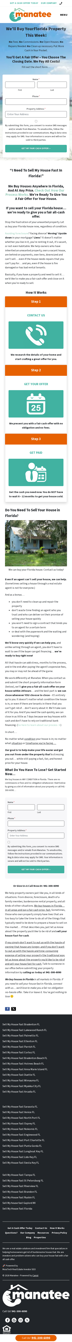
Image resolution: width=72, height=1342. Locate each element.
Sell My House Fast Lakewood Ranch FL (25, 1030)
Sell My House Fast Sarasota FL (20, 1107)
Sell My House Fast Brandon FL (20, 1192)
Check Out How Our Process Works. (34, 192)
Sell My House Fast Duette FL (19, 1075)
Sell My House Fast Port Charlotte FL (24, 1140)
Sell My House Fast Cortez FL (19, 1052)
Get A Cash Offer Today (24, 3)
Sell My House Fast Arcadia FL (19, 1092)
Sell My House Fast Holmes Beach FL (23, 1063)
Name (36, 79)
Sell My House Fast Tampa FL (19, 1175)
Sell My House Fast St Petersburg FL (23, 1180)
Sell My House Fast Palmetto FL (21, 1035)
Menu (63, 15)
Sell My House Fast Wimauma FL (21, 1080)
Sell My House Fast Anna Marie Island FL (25, 1069)
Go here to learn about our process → (39, 725)
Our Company (49, 3)
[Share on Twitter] (13, 1009)
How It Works (57, 1228)
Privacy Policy (59, 1232)
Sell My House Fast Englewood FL (21, 1135)
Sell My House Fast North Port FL (21, 1118)
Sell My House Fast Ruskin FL (19, 1197)
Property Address (36, 108)
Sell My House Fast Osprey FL (19, 1123)
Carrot (35, 1275)
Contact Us (41, 1228)
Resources (43, 1232)
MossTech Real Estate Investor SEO (19, 1269)
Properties (40, 1237)
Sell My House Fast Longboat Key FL (23, 1151)
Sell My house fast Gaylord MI (19, 1203)
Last (52, 90)
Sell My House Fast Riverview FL (20, 1186)
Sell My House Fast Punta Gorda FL (22, 1146)
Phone (36, 96)
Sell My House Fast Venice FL (19, 1112)
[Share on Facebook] (7, 1009)
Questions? (11, 1232)
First (20, 90)
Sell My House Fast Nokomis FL (20, 1129)
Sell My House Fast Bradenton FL (21, 1024)
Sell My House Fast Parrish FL (19, 1047)
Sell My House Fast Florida (17, 1209)
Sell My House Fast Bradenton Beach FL (25, 1058)
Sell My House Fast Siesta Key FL (21, 1163)
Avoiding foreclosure (16, 233)
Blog (28, 1237)
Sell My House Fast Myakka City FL (22, 1086)
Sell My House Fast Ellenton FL (20, 1041)
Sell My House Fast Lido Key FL (20, 1157)
